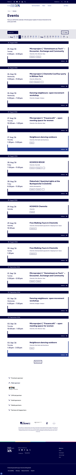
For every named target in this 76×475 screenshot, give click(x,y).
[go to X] (25, 1)
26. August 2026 (12, 68)
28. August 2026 (12, 156)
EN (68, 1)
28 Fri (30, 37)
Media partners (16, 405)
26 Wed (25, 37)
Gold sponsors (16, 400)
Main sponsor (15, 383)
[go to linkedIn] (22, 1)
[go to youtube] (17, 1)
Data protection (25, 470)
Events (49, 5)
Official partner (16, 395)
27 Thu (28, 37)
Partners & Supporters (18, 410)
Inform (63, 61)
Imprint (32, 470)
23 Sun (17, 37)
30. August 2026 (13, 242)
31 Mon (39, 37)
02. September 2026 (14, 292)
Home (9, 11)
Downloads (61, 452)
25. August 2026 (12, 42)
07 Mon (61, 37)
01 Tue (44, 37)
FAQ (60, 457)
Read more (38, 361)
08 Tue (64, 37)
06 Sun (58, 37)
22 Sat (14, 37)
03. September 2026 (14, 317)
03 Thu (50, 37)
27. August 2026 (12, 112)
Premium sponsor (17, 378)
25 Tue (22, 37)
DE (65, 1)
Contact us (56, 1)
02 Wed (47, 37)
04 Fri (53, 37)
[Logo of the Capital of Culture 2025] (13, 5)
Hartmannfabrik (36, 5)
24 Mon (20, 37)
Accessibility (11, 470)
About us (61, 448)
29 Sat (33, 37)
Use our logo (61, 455)
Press (60, 450)
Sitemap (18, 470)
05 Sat (55, 37)
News (43, 5)
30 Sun (36, 37)
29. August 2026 (12, 200)
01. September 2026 (14, 267)
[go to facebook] (19, 1)
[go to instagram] (14, 1)
